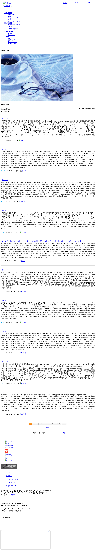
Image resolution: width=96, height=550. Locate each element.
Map (9, 19)
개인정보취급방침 (12, 479)
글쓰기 (48, 427)
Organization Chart (14, 18)
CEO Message (12, 14)
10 (59, 423)
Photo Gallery (12, 43)
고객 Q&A (11, 40)
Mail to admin (50, 500)
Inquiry (10, 33)
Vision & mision (13, 28)
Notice (10, 38)
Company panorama (14, 21)
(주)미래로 (14, 495)
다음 (64, 423)
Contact (65, 3)
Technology (11, 30)
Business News (12, 42)
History (10, 16)
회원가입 (78, 3)
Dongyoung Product (14, 24)
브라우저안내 (10, 482)
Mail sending (12, 35)
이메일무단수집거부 (13, 486)
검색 (64, 433)
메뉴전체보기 (87, 3)
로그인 (71, 3)
